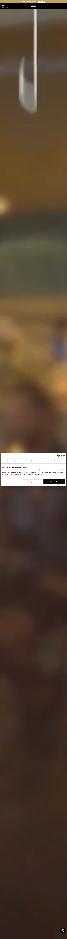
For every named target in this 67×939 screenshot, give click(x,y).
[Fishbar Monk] (33, 6)
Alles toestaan (54, 481)
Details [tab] (33, 461)
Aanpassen (32, 481)
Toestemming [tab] (12, 461)
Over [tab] (55, 461)
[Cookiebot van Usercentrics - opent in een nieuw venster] (57, 456)
